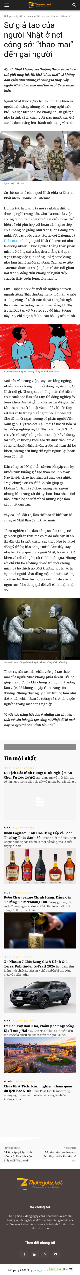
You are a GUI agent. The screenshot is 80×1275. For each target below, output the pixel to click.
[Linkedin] (35, 1254)
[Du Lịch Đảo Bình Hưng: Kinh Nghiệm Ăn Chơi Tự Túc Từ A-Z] (40, 802)
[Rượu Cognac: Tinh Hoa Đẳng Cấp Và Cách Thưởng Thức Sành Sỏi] (40, 866)
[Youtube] (56, 1254)
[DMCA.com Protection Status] (60, 1270)
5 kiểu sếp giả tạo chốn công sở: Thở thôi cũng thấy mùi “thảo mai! (18, 1156)
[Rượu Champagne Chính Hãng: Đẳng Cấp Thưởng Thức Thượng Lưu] (40, 930)
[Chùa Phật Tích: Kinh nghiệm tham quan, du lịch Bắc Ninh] (40, 1119)
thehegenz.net (41, 1270)
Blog (7, 768)
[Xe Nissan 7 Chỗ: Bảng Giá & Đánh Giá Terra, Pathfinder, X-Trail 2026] (40, 995)
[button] (6, 5)
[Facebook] (24, 1254)
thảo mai (11, 241)
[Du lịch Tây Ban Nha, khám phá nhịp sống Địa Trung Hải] (40, 1055)
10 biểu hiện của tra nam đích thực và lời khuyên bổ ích (59, 1156)
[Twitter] (45, 1254)
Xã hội (8, 1081)
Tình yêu (8, 16)
